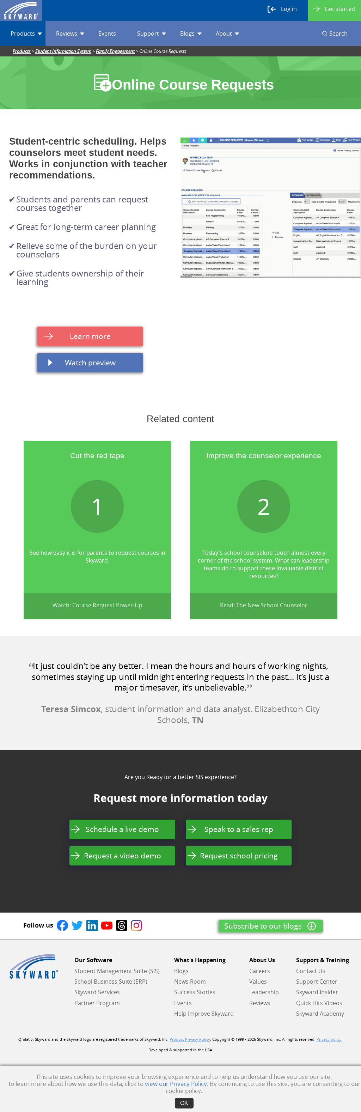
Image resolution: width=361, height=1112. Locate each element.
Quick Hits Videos (319, 1003)
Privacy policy (329, 1039)
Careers (259, 971)
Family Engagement (115, 51)
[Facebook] (62, 925)
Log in (289, 9)
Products (23, 33)
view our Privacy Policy (176, 1084)
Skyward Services (97, 992)
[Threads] (121, 925)
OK (184, 1103)
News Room (190, 981)
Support (148, 33)
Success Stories (194, 992)
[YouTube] (106, 925)
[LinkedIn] (92, 925)
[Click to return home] (21, 10)
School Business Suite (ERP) (110, 981)
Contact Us (310, 971)
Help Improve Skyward (204, 1013)
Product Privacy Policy (190, 1039)
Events (107, 33)
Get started (340, 9)
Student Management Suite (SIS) (117, 971)
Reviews (66, 33)
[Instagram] (136, 925)
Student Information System (63, 51)
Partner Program (97, 1003)
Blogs (187, 33)
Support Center (316, 981)
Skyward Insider (317, 992)
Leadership (264, 992)
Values (258, 981)
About (224, 33)
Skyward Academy (320, 1013)
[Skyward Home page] (34, 966)
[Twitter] (77, 925)
